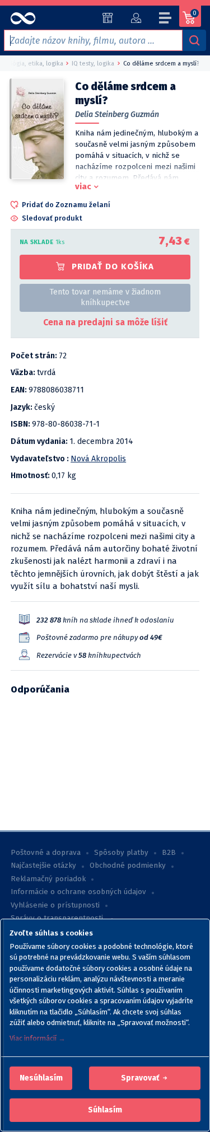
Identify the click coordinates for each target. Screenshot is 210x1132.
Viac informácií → (38, 1038)
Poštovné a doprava (46, 852)
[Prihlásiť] (136, 17)
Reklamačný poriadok (48, 878)
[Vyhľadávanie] (194, 40)
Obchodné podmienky (128, 865)
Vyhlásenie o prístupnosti (55, 905)
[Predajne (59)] (108, 17)
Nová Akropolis (98, 459)
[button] (41, 1078)
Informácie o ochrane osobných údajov (78, 891)
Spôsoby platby (121, 852)
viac (83, 186)
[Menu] (165, 19)
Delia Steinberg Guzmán (117, 114)
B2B (169, 852)
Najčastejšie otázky (43, 865)
